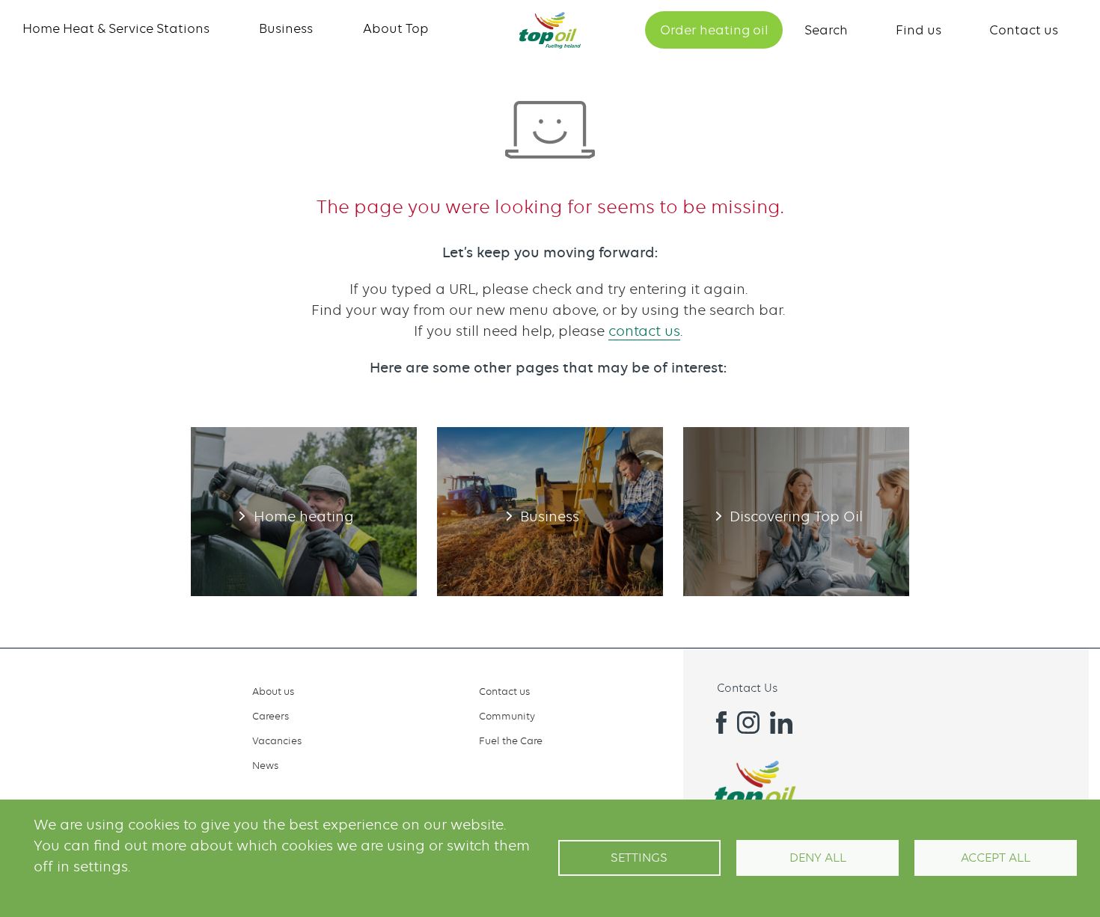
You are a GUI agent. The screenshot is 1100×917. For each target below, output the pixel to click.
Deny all (817, 857)
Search (826, 29)
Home (550, 30)
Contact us (1023, 29)
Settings (639, 857)
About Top (396, 28)
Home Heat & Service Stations (116, 28)
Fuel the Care (511, 740)
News (265, 765)
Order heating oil (714, 29)
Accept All (995, 857)
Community (507, 716)
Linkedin (781, 722)
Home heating (304, 511)
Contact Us (747, 688)
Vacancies (277, 740)
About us (273, 691)
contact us (644, 331)
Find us (918, 29)
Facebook (715, 722)
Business (286, 28)
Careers (270, 716)
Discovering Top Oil (796, 511)
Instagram (748, 722)
